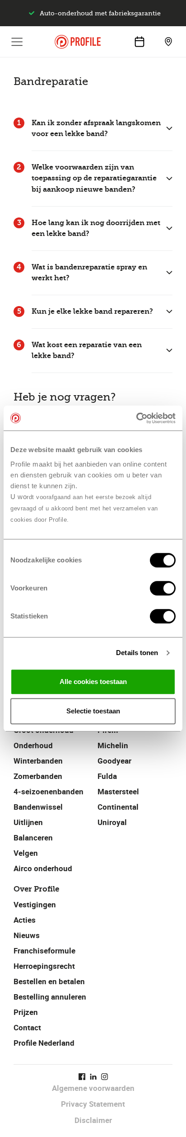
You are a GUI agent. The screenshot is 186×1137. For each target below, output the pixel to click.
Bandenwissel (38, 807)
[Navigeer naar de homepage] (77, 42)
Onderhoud (33, 745)
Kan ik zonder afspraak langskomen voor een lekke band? (96, 128)
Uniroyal (112, 822)
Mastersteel (118, 791)
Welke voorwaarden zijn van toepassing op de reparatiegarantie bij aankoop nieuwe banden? (94, 178)
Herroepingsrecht (44, 966)
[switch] (163, 588)
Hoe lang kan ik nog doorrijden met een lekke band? (96, 228)
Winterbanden (38, 760)
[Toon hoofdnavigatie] (17, 42)
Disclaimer (93, 1120)
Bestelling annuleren (50, 996)
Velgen (26, 853)
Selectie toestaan (93, 711)
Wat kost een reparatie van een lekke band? (87, 350)
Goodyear (114, 760)
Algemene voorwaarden (93, 1088)
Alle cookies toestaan (93, 681)
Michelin (113, 745)
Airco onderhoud (43, 868)
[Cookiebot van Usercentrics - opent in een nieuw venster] (136, 418)
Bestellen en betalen (49, 981)
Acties (25, 920)
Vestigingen (35, 904)
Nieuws (27, 935)
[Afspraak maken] (139, 41)
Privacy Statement (93, 1104)
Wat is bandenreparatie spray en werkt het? (89, 273)
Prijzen (26, 1012)
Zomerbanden (38, 776)
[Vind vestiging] (168, 41)
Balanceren (33, 837)
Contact (27, 1027)
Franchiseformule (44, 950)
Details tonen (137, 652)
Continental (118, 807)
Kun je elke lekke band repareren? (92, 311)
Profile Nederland (44, 1043)
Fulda (107, 776)
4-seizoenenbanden (49, 791)
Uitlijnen (28, 822)
